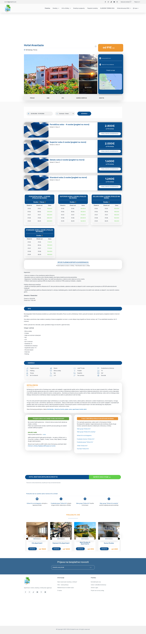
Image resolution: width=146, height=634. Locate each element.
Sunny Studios (109, 543)
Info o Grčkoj (65, 8)
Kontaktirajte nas (96, 582)
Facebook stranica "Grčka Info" (86, 439)
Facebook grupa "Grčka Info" (85, 442)
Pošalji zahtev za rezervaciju (109, 133)
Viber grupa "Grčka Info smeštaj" (86, 432)
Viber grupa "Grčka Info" (84, 429)
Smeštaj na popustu (79, 8)
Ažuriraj (84, 113)
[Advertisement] (70, 464)
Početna (47, 8)
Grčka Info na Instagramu (84, 435)
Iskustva (101, 98)
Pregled (32, 98)
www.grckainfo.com (106, 58)
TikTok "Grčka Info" (82, 445)
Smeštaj (55, 8)
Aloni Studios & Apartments (85, 543)
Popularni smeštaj (92, 8)
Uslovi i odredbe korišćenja (98, 585)
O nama (59, 590)
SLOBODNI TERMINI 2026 (107, 8)
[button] (136, 8)
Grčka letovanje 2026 (123, 8)
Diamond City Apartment (61, 543)
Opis (63, 98)
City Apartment (37, 543)
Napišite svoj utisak (101, 477)
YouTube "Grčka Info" (83, 448)
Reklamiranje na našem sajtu (65, 587)
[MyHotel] (8, 8)
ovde (44, 434)
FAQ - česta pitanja (62, 585)
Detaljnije (32, 548)
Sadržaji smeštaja (81, 98)
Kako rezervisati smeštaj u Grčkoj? (67, 582)
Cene (48, 98)
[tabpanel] (37, 531)
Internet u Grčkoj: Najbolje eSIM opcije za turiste (41, 446)
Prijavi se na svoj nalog (97, 590)
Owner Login (94, 587)
